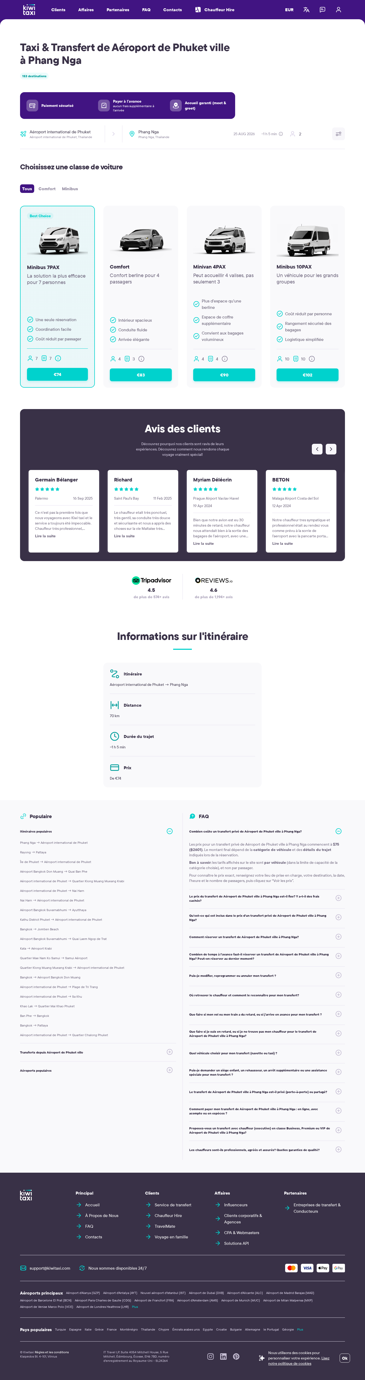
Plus (135, 1307)
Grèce (99, 1329)
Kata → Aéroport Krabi (36, 948)
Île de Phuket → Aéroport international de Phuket (55, 862)
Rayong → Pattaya (33, 852)
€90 (224, 375)
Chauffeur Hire (219, 9)
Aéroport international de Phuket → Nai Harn (52, 891)
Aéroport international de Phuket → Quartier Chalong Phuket (64, 1035)
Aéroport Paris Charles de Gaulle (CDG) (103, 1300)
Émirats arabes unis (186, 1329)
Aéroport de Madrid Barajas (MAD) (290, 1293)
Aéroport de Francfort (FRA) (154, 1300)
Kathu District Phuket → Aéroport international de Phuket (61, 920)
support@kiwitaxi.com (50, 1268)
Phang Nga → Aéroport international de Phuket (54, 843)
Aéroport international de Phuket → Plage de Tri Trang (59, 987)
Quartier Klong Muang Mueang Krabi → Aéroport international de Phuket (72, 968)
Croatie (221, 1329)
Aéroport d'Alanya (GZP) (83, 1293)
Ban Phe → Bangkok (34, 1016)
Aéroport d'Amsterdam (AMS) (197, 1300)
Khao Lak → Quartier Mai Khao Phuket (47, 1006)
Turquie (60, 1329)
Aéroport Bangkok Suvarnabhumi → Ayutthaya (53, 910)
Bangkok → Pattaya (34, 1025)
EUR (289, 9)
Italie (88, 1329)
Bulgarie (236, 1329)
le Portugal (271, 1329)
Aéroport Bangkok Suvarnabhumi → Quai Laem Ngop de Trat (63, 939)
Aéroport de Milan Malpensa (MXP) (288, 1300)
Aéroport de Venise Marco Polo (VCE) (46, 1307)
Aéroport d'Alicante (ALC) (245, 1293)
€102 (307, 375)
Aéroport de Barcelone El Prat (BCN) (46, 1300)
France (112, 1329)
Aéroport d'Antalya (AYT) (120, 1293)
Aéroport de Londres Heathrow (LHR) (102, 1307)
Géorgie (288, 1329)
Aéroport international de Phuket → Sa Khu (51, 996)
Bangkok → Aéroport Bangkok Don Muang (50, 977)
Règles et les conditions (52, 1352)
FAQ (146, 9)
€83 (141, 375)
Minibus (70, 188)
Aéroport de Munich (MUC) (240, 1300)
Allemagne (252, 1329)
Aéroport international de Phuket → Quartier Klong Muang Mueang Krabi (72, 881)
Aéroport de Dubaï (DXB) (206, 1293)
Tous (27, 188)
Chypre (163, 1329)
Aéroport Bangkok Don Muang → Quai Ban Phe (53, 871)
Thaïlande (148, 1329)
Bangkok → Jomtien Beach (39, 929)
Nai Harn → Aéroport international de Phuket (52, 900)
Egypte (208, 1329)
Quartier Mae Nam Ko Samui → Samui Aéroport (53, 958)
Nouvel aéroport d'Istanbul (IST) (163, 1293)
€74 (57, 374)
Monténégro (129, 1329)
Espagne (75, 1329)
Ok (345, 1358)
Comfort (47, 188)
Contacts (172, 9)
